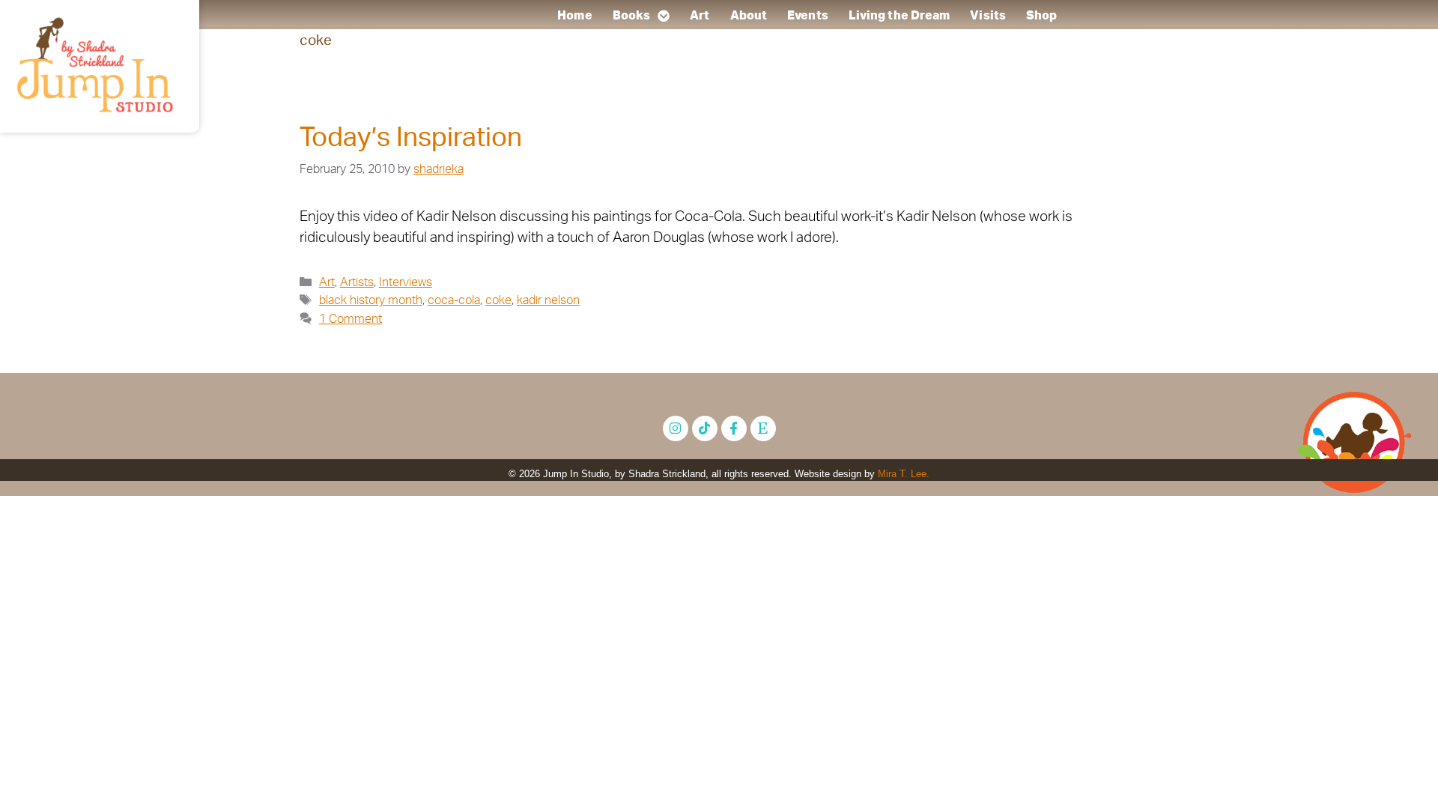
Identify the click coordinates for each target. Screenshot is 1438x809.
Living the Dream (899, 16)
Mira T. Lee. (903, 473)
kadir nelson (548, 300)
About (749, 16)
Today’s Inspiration (411, 138)
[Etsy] (763, 428)
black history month (370, 300)
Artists (357, 282)
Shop (1041, 16)
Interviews (405, 282)
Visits (989, 16)
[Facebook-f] (734, 428)
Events (807, 16)
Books (632, 16)
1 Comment (350, 319)
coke (498, 300)
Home (575, 16)
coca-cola (454, 300)
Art (700, 16)
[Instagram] (675, 428)
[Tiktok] (705, 428)
